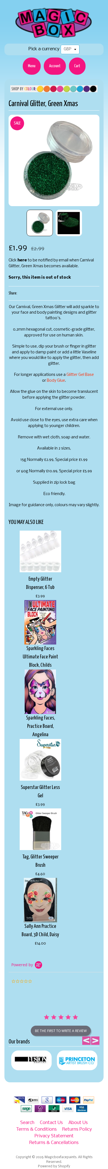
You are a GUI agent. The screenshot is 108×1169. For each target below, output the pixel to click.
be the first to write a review (61, 1030)
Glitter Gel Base (80, 375)
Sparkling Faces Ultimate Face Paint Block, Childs (40, 657)
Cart (77, 66)
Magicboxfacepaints (60, 1157)
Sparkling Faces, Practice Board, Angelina (40, 726)
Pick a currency (44, 49)
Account (55, 66)
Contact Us (51, 1122)
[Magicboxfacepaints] (54, 38)
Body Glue (56, 381)
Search (27, 1122)
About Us (78, 1122)
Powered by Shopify (54, 1166)
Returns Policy (77, 1129)
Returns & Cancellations (54, 1142)
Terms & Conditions (36, 1129)
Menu (31, 66)
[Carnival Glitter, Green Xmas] (40, 223)
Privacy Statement (54, 1136)
